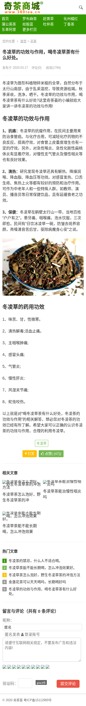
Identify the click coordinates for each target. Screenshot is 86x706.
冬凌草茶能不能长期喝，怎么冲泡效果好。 (43, 568)
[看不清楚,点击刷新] (41, 682)
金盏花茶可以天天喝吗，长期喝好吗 (37, 582)
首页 (23, 41)
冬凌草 (42, 443)
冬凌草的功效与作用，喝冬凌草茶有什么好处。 (43, 591)
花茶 (33, 41)
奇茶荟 (18, 700)
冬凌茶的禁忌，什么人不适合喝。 (35, 561)
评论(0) (36, 67)
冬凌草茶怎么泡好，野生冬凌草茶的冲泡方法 (44, 575)
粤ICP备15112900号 (38, 700)
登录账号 (32, 634)
